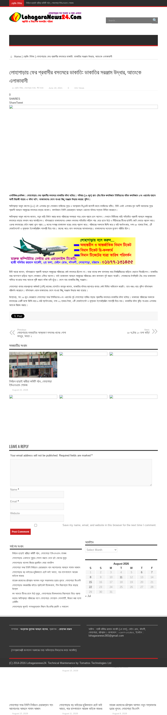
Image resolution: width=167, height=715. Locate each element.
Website (15, 513)
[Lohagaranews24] (45, 20)
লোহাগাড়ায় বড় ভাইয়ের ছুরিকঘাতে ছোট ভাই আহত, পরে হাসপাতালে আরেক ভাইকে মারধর (80, 706)
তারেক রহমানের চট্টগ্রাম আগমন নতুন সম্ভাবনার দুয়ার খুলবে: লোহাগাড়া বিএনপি (132, 706)
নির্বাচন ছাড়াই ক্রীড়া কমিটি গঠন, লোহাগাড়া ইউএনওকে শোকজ (50, 3)
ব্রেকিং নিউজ (28, 56)
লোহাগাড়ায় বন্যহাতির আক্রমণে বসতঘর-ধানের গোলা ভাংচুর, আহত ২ (41, 333)
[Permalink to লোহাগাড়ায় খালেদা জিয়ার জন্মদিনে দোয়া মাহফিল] (133, 354)
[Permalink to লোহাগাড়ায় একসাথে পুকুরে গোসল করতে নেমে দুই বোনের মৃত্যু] (83, 354)
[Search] (155, 20)
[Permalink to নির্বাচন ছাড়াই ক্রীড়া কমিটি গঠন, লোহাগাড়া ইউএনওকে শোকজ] (33, 376)
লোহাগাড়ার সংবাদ (30, 88)
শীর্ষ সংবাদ (40, 88)
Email (13, 501)
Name (13, 489)
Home (17, 56)
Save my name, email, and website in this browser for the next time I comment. (109, 525)
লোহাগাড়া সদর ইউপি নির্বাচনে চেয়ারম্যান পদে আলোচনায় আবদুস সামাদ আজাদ (31, 706)
